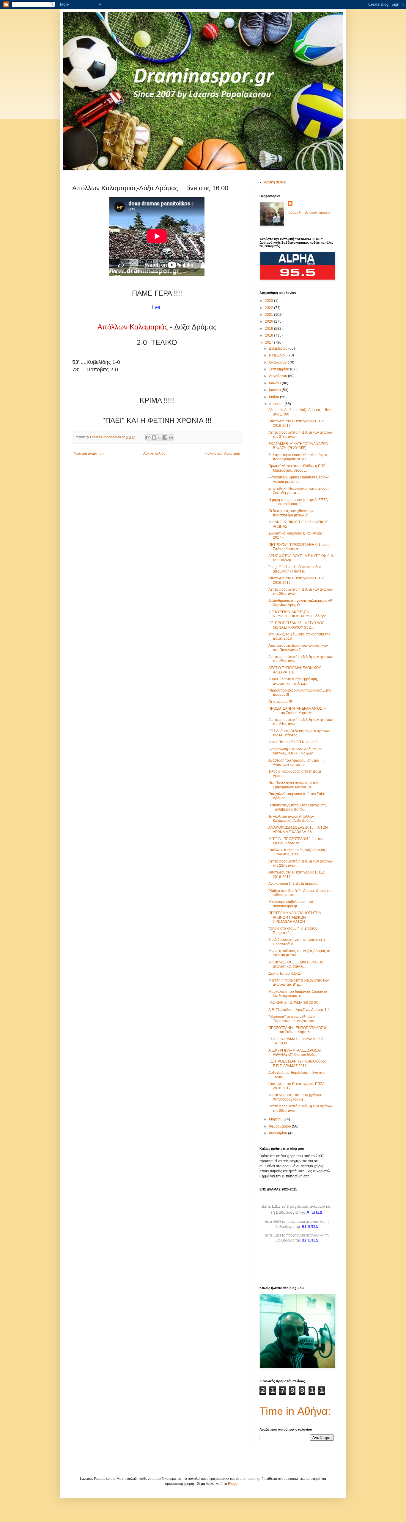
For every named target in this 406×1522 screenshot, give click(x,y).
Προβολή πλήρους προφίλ (309, 212)
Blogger (234, 1484)
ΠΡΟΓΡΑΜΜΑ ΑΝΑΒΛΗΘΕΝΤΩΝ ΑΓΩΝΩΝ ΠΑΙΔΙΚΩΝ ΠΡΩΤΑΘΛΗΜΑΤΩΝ (294, 917)
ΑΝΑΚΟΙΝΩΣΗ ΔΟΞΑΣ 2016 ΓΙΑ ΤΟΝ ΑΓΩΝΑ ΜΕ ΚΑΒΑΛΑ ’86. (298, 829)
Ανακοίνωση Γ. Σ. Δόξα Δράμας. (293, 884)
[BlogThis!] (154, 437)
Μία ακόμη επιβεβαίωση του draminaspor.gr (290, 904)
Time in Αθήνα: (295, 1411)
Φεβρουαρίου (280, 1126)
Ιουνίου (275, 390)
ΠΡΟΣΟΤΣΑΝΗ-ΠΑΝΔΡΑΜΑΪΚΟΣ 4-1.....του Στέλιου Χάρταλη (297, 710)
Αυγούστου (278, 376)
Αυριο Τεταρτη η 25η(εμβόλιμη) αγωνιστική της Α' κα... (293, 681)
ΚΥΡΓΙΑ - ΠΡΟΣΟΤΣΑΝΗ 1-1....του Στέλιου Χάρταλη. (295, 841)
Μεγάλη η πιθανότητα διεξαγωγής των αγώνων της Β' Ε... (298, 982)
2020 (269, 321)
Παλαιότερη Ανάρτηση (222, 453)
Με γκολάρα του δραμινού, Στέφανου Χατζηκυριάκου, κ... (297, 994)
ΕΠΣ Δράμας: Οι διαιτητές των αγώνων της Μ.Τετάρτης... (299, 733)
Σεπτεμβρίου (279, 369)
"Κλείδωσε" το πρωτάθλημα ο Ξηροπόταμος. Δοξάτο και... (292, 1018)
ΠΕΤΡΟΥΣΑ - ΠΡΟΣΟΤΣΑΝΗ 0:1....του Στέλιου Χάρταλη (299, 547)
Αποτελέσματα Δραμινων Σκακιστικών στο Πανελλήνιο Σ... (298, 647)
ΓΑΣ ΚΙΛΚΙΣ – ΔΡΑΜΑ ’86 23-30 (293, 1003)
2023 (269, 301)
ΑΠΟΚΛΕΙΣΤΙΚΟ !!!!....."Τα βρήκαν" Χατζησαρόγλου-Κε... (295, 1097)
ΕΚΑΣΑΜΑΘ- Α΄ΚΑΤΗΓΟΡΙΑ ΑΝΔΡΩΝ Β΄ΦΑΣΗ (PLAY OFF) (298, 446)
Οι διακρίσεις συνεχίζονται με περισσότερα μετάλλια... (291, 513)
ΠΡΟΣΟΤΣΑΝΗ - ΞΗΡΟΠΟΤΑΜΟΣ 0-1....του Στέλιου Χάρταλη (297, 1030)
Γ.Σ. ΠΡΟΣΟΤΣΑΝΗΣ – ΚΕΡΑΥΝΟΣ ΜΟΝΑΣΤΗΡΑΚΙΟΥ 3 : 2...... (296, 625)
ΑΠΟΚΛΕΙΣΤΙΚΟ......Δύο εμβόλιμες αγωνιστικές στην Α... (295, 964)
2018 (269, 335)
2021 (269, 315)
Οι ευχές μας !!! (280, 702)
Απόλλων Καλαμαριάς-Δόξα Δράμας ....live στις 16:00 (297, 852)
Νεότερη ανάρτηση (89, 453)
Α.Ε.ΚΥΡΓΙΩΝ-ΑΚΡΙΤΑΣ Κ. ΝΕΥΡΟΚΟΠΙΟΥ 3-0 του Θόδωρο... (298, 614)
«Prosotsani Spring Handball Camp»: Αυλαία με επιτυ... (298, 479)
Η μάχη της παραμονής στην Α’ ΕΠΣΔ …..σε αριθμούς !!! (298, 502)
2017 (269, 342)
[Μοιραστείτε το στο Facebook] (165, 437)
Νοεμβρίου (278, 355)
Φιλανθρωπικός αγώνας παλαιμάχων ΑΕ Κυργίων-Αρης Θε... (300, 603)
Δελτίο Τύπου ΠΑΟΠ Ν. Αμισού (293, 742)
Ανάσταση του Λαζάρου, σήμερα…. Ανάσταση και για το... (296, 762)
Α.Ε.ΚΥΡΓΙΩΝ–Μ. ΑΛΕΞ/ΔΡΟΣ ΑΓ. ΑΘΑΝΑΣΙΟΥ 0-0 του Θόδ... (295, 1052)
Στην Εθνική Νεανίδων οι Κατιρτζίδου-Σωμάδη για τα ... (298, 490)
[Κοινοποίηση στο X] (160, 437)
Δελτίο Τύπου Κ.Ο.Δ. (284, 973)
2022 (269, 308)
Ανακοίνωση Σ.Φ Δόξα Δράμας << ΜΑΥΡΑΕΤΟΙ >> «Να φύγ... (295, 751)
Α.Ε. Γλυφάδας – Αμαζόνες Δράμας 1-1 (299, 1010)
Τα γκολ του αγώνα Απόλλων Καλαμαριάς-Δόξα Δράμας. (291, 818)
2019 (269, 328)
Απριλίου (276, 404)
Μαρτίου (276, 1119)
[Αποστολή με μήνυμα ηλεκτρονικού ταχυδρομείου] (148, 437)
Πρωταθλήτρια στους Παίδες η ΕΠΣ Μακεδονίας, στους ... (296, 468)
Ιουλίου (275, 383)
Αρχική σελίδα (154, 453)
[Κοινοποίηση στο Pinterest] (171, 437)
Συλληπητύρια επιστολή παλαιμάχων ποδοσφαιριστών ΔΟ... (297, 457)
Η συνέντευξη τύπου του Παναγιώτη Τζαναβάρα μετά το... (297, 807)
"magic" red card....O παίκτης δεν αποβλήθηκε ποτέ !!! (294, 569)
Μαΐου (274, 397)
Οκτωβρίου (278, 362)
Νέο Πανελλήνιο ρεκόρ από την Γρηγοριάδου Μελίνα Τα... (293, 785)
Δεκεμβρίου (278, 348)
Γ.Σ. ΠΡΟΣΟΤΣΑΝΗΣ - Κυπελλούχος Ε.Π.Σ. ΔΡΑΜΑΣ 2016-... (297, 1063)
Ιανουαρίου (278, 1133)
